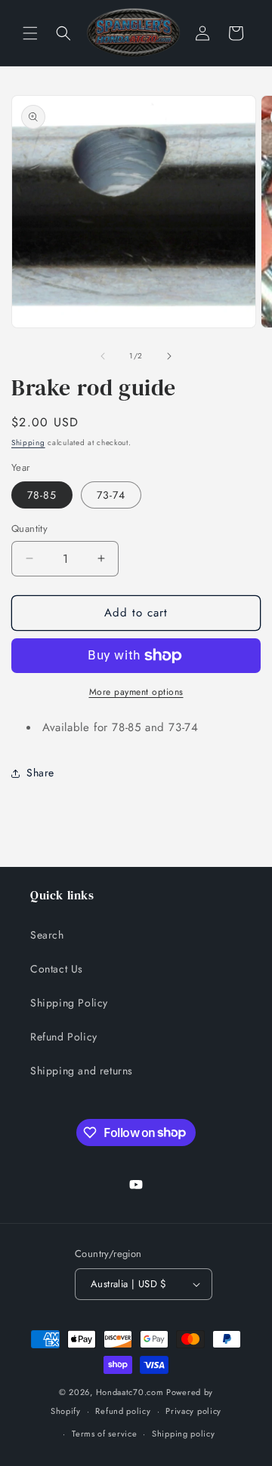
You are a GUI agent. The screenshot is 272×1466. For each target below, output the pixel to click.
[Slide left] (102, 356)
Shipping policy (183, 1434)
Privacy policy (193, 1411)
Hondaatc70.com (130, 1392)
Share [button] (40, 772)
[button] (30, 33)
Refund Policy (63, 1036)
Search (47, 934)
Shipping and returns (81, 1070)
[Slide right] (169, 356)
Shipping (28, 442)
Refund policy (122, 1411)
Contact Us (56, 968)
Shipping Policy (69, 1002)
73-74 (111, 494)
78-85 (42, 494)
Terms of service (104, 1434)
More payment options (136, 692)
